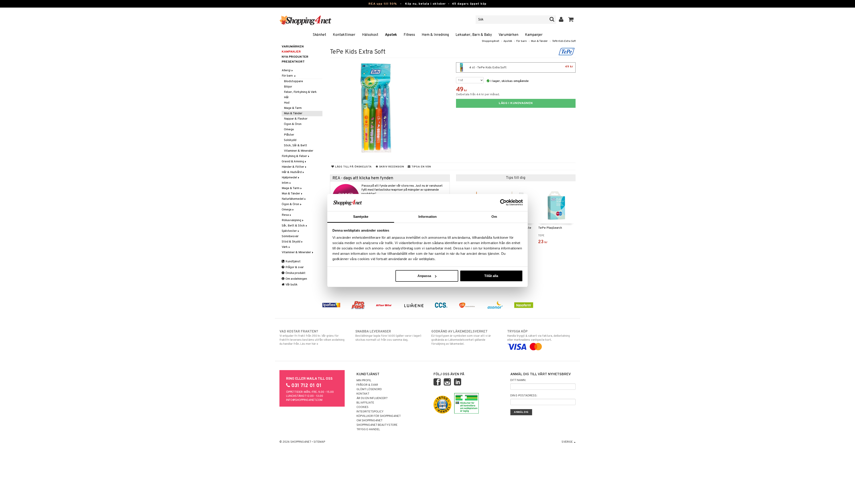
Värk (285, 247)
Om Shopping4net (369, 420)
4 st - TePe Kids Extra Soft (520, 67)
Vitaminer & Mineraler (298, 151)
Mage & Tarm (293, 108)
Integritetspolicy (370, 412)
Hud (286, 103)
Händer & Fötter (293, 167)
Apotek (391, 35)
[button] (571, 19)
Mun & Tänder (539, 41)
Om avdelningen (296, 279)
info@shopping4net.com (304, 400)
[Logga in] (561, 19)
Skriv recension (391, 167)
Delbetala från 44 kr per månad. (478, 94)
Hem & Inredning (435, 35)
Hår (286, 97)
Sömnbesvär (290, 236)
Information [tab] (427, 216)
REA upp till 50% (382, 4)
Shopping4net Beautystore (376, 425)
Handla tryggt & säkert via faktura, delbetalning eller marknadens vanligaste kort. (538, 336)
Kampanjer (534, 35)
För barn (521, 41)
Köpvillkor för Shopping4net (378, 416)
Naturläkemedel (293, 199)
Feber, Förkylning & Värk (300, 92)
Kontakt (362, 394)
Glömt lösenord (369, 389)
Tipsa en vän (421, 167)
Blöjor (288, 87)
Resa (285, 215)
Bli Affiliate (365, 403)
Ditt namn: (518, 380)
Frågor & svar (294, 267)
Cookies (362, 407)
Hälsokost (370, 35)
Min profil (363, 380)
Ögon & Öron (292, 124)
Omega (289, 129)
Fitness (409, 35)
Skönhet (319, 35)
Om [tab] (494, 216)
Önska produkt (295, 273)
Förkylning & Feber (295, 156)
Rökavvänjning (292, 220)
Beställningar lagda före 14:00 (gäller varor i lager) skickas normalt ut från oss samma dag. (388, 336)
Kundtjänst (293, 261)
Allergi (286, 70)
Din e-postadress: (523, 395)
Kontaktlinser (344, 35)
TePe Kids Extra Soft (564, 41)
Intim (285, 183)
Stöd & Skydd (291, 242)
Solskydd (290, 140)
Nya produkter (295, 57)
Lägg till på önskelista (353, 167)
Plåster (289, 135)
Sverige (567, 442)
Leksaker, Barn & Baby (474, 35)
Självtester (289, 231)
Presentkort (293, 62)
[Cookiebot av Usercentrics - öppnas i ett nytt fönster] (503, 202)
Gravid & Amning (293, 161)
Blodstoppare (293, 81)
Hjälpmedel (290, 177)
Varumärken (508, 35)
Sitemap (319, 442)
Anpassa (424, 276)
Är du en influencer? (372, 398)
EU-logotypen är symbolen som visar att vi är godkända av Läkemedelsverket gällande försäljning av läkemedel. (461, 338)
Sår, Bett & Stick (293, 226)
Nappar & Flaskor (295, 119)
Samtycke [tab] (360, 216)
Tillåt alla (491, 276)
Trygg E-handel (368, 429)
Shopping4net (490, 41)
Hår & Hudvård (292, 172)
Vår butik (291, 285)
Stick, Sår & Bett (295, 145)
